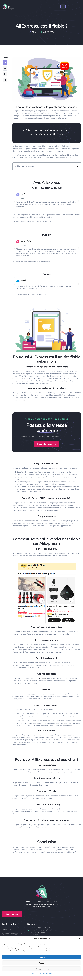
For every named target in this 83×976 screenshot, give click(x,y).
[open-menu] (63, 6)
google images (40, 678)
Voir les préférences (41, 969)
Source (71, 376)
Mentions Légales (36, 973)
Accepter (41, 957)
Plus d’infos (24, 400)
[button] (80, 939)
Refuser (41, 963)
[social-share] (5, 62)
